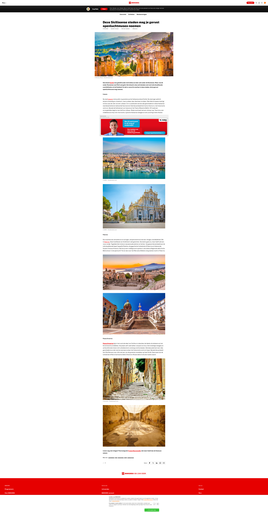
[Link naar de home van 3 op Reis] (88, 9)
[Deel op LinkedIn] (156, 463)
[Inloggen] (262, 3)
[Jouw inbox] (259, 2)
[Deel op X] (153, 463)
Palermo (107, 242)
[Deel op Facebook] (149, 463)
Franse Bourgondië (134, 451)
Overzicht (123, 14)
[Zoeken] (256, 3)
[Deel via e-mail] (163, 463)
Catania (110, 99)
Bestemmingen (142, 14)
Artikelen (131, 14)
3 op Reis (95, 9)
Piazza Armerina (108, 343)
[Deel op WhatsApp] (160, 463)
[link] (111, 457)
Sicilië (112, 82)
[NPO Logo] (265, 3)
